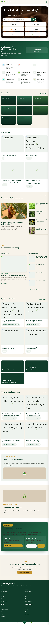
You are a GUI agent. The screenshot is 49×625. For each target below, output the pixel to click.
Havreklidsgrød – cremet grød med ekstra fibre (9, 347)
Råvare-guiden (28, 594)
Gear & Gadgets (6, 108)
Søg (33, 19)
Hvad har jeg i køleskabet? (9, 65)
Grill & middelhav (32, 368)
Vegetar (2, 614)
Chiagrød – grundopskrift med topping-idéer (33, 347)
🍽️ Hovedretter (13, 24)
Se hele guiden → (44, 195)
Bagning (5, 368)
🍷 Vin (13, 34)
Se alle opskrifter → (43, 299)
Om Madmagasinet (29, 607)
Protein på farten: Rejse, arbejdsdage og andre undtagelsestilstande (12, 414)
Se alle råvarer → (4, 283)
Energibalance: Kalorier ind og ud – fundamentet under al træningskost (12, 441)
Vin (26, 596)
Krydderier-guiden (4, 609)
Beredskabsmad (40, 79)
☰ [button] (47, 2)
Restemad (8, 72)
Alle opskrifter (4, 591)
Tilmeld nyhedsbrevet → (24, 572)
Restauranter (5, 117)
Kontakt (26, 609)
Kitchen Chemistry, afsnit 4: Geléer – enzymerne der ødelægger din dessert (33, 182)
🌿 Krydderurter (35, 34)
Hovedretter (3, 594)
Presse (26, 611)
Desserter (36, 108)
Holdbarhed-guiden (5, 611)
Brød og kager (37, 98)
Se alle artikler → (44, 93)
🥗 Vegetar (35, 29)
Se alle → (46, 133)
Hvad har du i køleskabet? (13, 460)
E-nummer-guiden (10, 79)
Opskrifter (21, 98)
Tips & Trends (5, 98)
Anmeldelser (21, 117)
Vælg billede (8, 545)
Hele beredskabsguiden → (34, 289)
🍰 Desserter (13, 29)
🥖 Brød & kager (35, 24)
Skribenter (27, 614)
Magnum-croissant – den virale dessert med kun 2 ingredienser (35, 321)
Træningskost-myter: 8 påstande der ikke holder (33, 441)
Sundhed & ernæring (25, 72)
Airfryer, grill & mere (41, 72)
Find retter (41, 546)
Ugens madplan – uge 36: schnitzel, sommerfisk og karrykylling (11, 181)
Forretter (2, 596)
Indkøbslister (40, 65)
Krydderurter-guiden (5, 607)
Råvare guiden (21, 108)
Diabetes (3, 616)
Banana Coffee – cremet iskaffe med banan (8, 321)
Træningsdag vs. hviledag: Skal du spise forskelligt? (33, 414)
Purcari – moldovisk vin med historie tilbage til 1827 (9, 154)
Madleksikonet (24, 79)
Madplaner (23, 65)
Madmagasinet (6, 1)
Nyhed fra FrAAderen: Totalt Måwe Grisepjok (32, 154)
